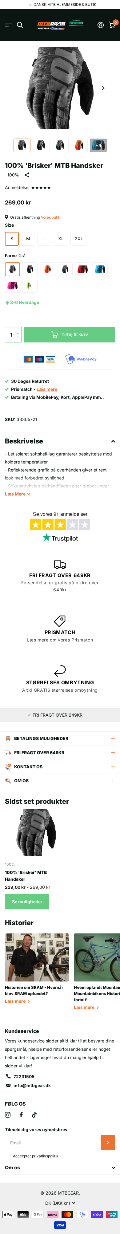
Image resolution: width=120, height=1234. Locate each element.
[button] (103, 88)
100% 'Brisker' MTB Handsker (26, 875)
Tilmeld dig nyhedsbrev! (108, 1142)
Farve (15, 255)
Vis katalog (8, 25)
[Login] (101, 25)
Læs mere (15, 1001)
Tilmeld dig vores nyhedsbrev (36, 1129)
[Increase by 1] (19, 329)
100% (13, 174)
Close (60, 1168)
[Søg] (20, 25)
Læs (15, 493)
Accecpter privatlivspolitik (35, 1156)
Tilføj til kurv (75, 334)
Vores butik (50, 217)
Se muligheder (27, 901)
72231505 (24, 1076)
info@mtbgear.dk (32, 1085)
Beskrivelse (24, 441)
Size (9, 225)
